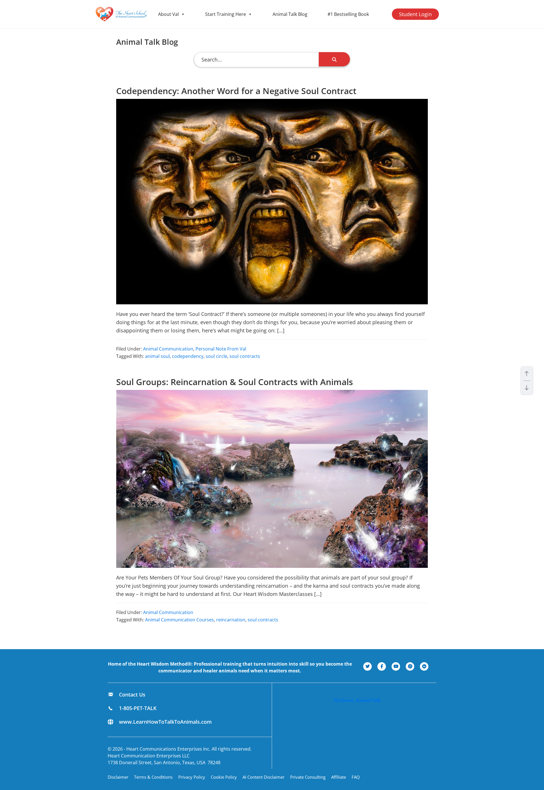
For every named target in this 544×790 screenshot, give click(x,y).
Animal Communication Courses (179, 620)
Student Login (415, 14)
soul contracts (245, 356)
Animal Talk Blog (290, 14)
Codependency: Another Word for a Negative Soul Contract (236, 91)
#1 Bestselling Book (348, 14)
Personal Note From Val (221, 349)
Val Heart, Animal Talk (357, 700)
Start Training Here (225, 14)
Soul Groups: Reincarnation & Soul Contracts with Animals (234, 382)
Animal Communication (168, 349)
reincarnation (230, 620)
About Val (168, 14)
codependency (187, 356)
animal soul (157, 356)
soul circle (216, 356)
